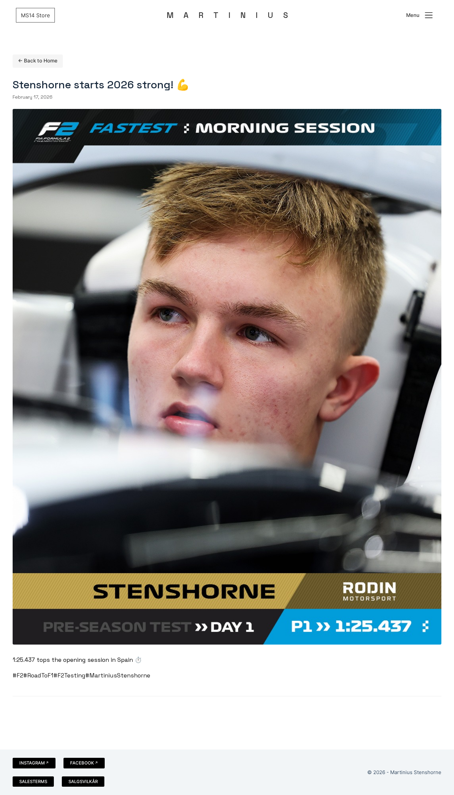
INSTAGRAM (32, 762)
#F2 (18, 675)
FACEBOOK (82, 762)
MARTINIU (227, 15)
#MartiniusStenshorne (117, 675)
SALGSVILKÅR (83, 781)
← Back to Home (37, 60)
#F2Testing (69, 675)
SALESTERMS (33, 781)
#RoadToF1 (38, 675)
